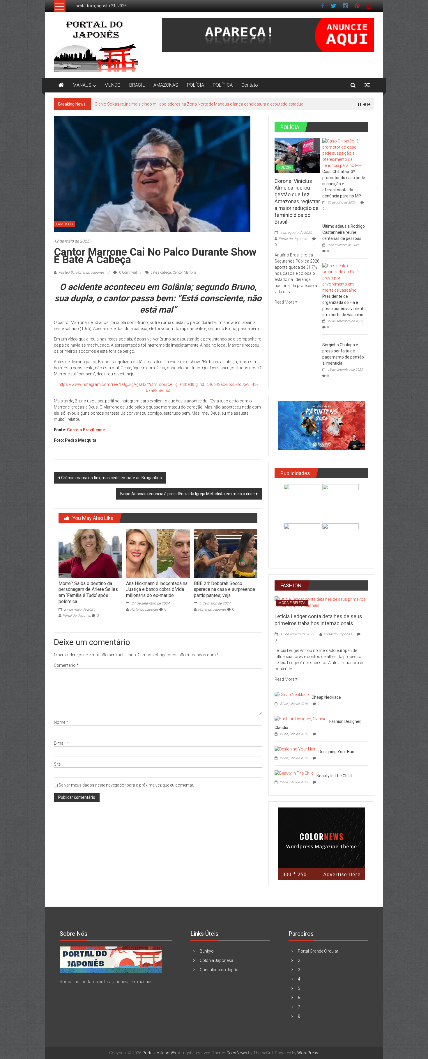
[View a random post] (367, 85)
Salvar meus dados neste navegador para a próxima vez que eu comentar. (126, 785)
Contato (249, 85)
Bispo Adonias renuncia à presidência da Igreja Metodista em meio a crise (187, 493)
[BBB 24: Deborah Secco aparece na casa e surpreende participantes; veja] (225, 553)
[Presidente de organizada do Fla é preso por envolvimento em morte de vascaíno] (343, 277)
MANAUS (82, 85)
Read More (285, 302)
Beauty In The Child (334, 775)
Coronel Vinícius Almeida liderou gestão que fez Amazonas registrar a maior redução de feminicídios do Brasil (297, 201)
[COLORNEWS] (111, 959)
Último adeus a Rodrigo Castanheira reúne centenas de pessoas (343, 232)
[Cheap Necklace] (292, 694)
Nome (61, 722)
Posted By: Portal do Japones (81, 272)
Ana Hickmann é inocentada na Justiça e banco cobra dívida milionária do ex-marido (157, 589)
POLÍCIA (195, 85)
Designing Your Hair (336, 751)
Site (57, 764)
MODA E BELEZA (291, 603)
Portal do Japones (77, 616)
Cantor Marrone (184, 272)
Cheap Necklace (326, 697)
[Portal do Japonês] (61, 85)
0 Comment (127, 272)
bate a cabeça (161, 272)
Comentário (66, 665)
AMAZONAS (165, 85)
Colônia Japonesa (216, 960)
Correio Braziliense (86, 429)
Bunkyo (207, 951)
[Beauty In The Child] (294, 773)
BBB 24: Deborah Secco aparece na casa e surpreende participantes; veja (224, 589)
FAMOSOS (64, 224)
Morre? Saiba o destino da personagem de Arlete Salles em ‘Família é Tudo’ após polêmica (88, 592)
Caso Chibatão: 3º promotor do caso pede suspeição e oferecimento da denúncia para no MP (343, 183)
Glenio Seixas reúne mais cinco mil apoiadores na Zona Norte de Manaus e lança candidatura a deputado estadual (199, 104)
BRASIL (137, 85)
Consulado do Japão (219, 969)
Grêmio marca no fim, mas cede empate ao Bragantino (111, 477)
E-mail (61, 743)
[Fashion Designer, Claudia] (300, 718)
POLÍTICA (223, 85)
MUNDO (113, 85)
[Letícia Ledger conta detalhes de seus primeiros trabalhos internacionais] (321, 602)
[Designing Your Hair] (295, 748)
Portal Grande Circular (318, 951)
